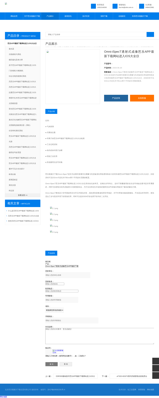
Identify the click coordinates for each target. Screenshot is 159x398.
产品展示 (50, 16)
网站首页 (14, 16)
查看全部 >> (22, 195)
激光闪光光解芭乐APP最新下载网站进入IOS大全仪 (23, 120)
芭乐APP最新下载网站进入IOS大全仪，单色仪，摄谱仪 (22, 159)
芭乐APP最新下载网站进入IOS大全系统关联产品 (22, 164)
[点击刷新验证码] (58, 351)
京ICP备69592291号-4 (56, 390)
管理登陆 (141, 390)
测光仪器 (12, 185)
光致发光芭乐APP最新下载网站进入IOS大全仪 (23, 115)
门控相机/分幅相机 (16, 71)
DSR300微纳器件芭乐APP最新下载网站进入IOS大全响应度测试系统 (75, 377)
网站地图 (150, 390)
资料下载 (103, 16)
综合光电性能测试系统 (17, 76)
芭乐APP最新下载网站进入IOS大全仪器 (22, 44)
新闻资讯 (68, 16)
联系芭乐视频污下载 (140, 16)
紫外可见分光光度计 (16, 169)
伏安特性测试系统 (16, 131)
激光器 (11, 49)
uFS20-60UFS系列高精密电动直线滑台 (132, 376)
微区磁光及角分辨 (16, 60)
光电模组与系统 (15, 54)
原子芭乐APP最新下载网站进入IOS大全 (22, 66)
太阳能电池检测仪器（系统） (20, 125)
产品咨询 (116, 98)
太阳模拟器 (13, 103)
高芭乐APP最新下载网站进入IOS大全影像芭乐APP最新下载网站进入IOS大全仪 (22, 148)
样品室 (11, 191)
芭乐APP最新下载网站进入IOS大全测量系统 (22, 137)
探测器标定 (13, 180)
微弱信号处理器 (15, 152)
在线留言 (122, 16)
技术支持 (85, 16)
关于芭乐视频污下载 (32, 16)
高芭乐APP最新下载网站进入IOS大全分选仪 (22, 88)
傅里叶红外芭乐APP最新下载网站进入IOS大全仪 (23, 99)
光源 (10, 141)
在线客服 (142, 98)
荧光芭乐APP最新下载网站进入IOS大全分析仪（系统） (22, 110)
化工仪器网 (131, 390)
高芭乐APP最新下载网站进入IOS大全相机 (22, 82)
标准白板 (12, 174)
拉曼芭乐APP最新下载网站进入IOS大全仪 (22, 93)
